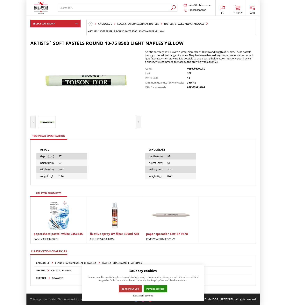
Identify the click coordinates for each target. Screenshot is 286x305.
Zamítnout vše (130, 288)
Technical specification (48, 136)
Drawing (57, 278)
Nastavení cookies (143, 295)
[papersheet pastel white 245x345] (58, 215)
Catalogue (43, 263)
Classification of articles (49, 251)
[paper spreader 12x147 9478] (171, 215)
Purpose (41, 278)
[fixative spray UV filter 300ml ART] (115, 215)
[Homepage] (90, 24)
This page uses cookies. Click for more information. (59, 299)
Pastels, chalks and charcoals (122, 263)
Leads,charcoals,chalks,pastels (76, 263)
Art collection (61, 270)
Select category (44, 23)
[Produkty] (41, 8)
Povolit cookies (155, 288)
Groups (41, 270)
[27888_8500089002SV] (85, 80)
